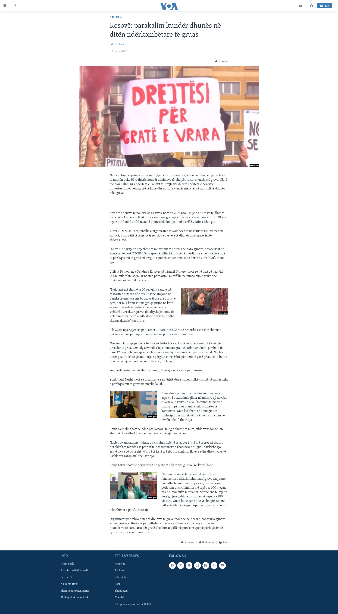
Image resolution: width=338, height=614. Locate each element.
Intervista (121, 577)
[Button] (221, 61)
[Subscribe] (222, 565)
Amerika (120, 564)
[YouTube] (300, 6)
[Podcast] (214, 565)
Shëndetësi (121, 591)
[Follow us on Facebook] (172, 565)
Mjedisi (119, 597)
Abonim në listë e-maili (75, 570)
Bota (117, 584)
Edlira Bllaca (117, 44)
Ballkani (116, 17)
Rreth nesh (67, 564)
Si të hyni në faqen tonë (74, 597)
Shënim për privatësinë (75, 591)
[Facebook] (311, 6)
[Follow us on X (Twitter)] (180, 565)
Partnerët (66, 577)
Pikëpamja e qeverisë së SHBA (133, 604)
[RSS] (205, 565)
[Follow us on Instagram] (197, 565)
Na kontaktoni (69, 584)
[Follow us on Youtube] (189, 565)
